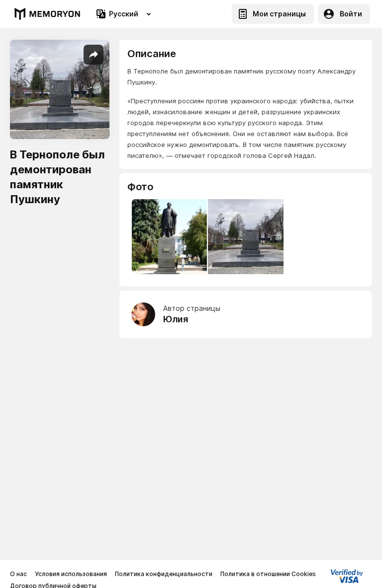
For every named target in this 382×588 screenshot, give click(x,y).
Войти (351, 13)
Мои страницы (279, 13)
